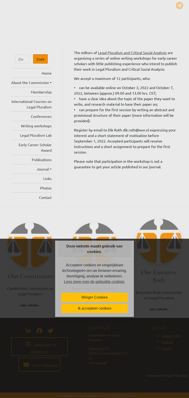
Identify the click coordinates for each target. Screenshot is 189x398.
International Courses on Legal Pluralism (32, 104)
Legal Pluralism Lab (36, 135)
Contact (45, 197)
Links (47, 178)
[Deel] (177, 5)
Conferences (41, 116)
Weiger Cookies (94, 297)
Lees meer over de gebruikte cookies (94, 282)
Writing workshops (36, 125)
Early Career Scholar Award (35, 147)
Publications (42, 159)
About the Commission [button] (30, 82)
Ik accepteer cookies (94, 308)
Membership (41, 92)
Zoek (40, 59)
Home (47, 73)
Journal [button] (43, 169)
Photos (46, 188)
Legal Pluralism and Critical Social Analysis (132, 52)
